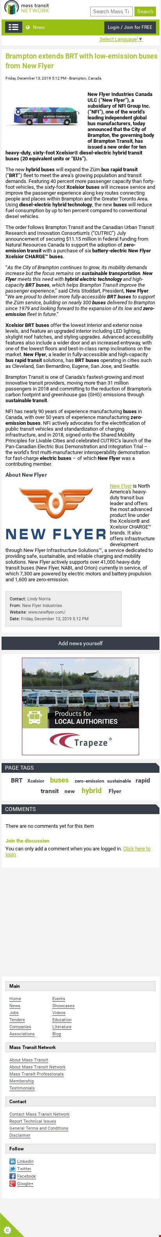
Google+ (25, 1183)
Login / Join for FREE (130, 27)
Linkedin (25, 1161)
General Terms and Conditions (38, 1128)
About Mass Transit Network (37, 1067)
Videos (59, 1012)
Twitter (24, 1168)
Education (62, 1019)
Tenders (17, 1019)
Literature (62, 1026)
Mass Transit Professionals (36, 1074)
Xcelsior (35, 781)
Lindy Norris (39, 599)
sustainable (119, 781)
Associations (22, 1033)
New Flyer (121, 486)
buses (59, 780)
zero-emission (89, 781)
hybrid (92, 790)
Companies (20, 1026)
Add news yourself (80, 643)
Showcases (63, 1005)
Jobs (14, 1012)
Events (58, 998)
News (38, 27)
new (69, 791)
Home (15, 998)
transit (50, 791)
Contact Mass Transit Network (39, 1114)
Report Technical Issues (32, 1121)
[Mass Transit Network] (26, 7)
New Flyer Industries (42, 605)
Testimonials (22, 1088)
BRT (17, 780)
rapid (143, 780)
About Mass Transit (28, 1060)
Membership (21, 1081)
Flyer (115, 791)
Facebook (26, 1176)
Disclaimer (19, 1135)
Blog (56, 1033)
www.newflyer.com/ (47, 612)
